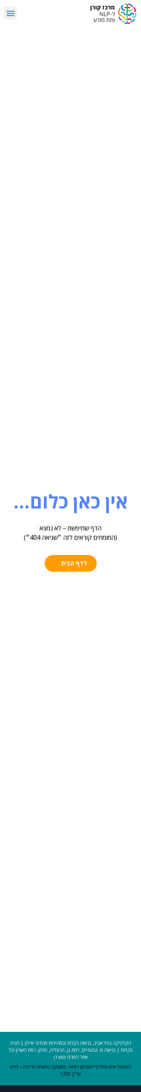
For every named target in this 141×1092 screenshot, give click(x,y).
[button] (10, 13)
